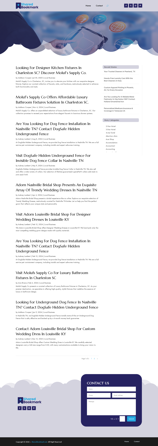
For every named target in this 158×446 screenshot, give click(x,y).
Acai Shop (110, 139)
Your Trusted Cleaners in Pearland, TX (119, 71)
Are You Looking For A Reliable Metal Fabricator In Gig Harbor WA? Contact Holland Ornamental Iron (119, 99)
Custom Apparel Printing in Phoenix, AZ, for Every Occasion (119, 88)
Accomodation (111, 142)
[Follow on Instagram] (135, 6)
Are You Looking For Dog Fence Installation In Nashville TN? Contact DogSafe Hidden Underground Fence (53, 128)
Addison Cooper (24, 78)
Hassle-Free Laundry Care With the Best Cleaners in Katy (118, 79)
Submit (131, 419)
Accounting (110, 149)
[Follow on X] (131, 6)
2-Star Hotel (111, 126)
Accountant (110, 146)
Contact (99, 5)
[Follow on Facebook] (126, 6)
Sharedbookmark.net (39, 442)
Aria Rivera (22, 283)
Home (88, 5)
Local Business (49, 78)
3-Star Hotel (110, 129)
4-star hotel (110, 133)
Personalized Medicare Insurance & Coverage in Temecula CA (118, 109)
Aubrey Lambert (24, 139)
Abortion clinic (111, 136)
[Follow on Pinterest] (140, 6)
